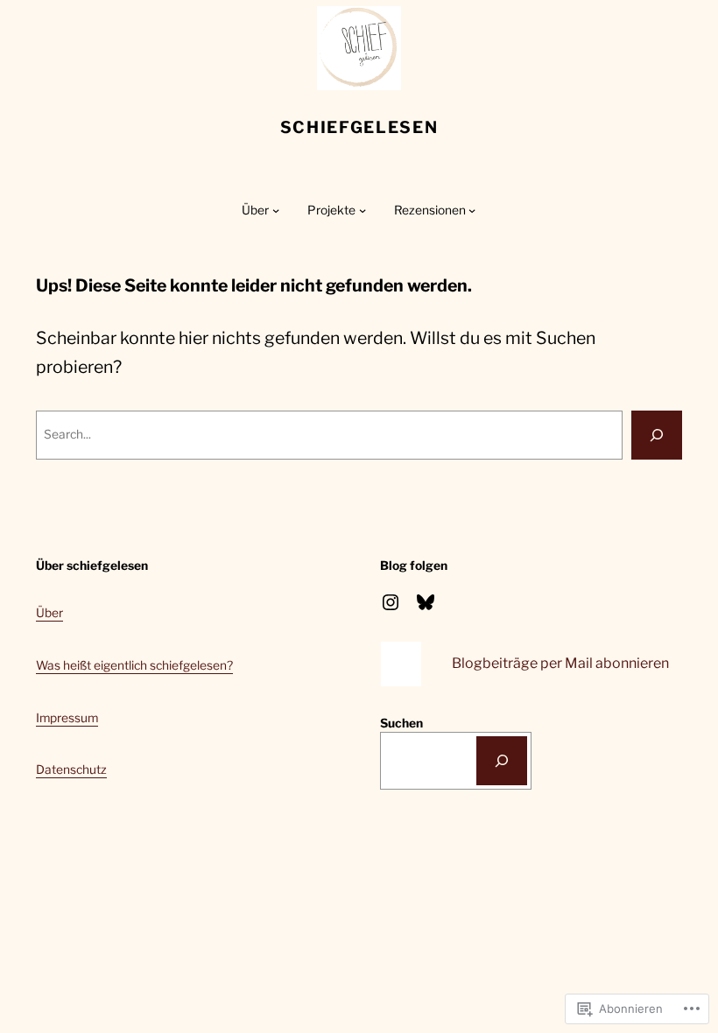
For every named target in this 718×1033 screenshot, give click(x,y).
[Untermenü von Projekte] (362, 210)
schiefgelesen (359, 127)
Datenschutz (71, 769)
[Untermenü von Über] (275, 210)
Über (49, 613)
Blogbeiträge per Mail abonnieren (560, 663)
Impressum (67, 718)
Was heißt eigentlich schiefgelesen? (134, 665)
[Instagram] (390, 602)
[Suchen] (501, 760)
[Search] (656, 435)
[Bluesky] (425, 602)
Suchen (401, 723)
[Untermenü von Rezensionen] (471, 210)
